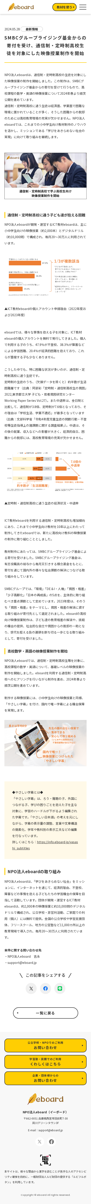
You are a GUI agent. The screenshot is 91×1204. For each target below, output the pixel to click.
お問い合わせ (46, 1045)
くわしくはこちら (45, 1062)
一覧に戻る (45, 1013)
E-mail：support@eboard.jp (45, 1130)
